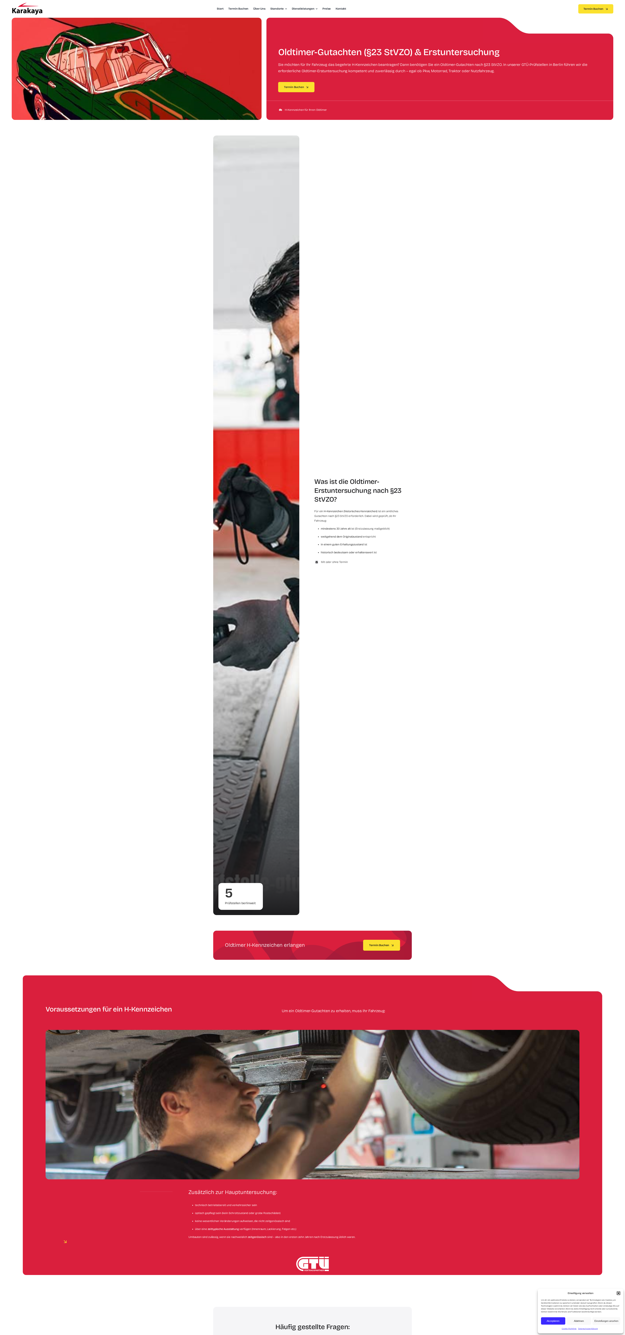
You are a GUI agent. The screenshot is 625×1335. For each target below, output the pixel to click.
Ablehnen (579, 1321)
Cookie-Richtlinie (569, 1329)
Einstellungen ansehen (606, 1321)
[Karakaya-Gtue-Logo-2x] (27, 4)
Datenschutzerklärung (588, 1329)
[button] (618, 1293)
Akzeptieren (553, 1321)
